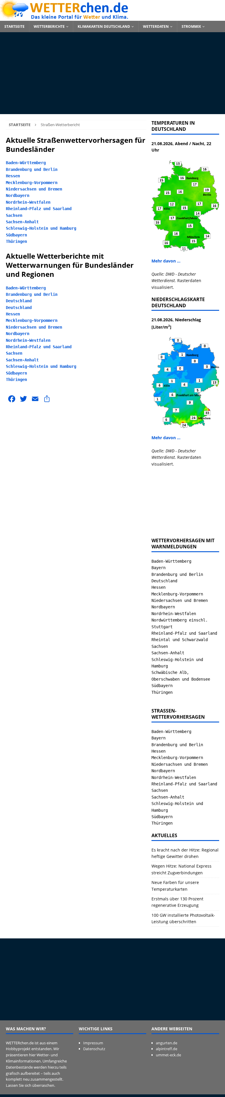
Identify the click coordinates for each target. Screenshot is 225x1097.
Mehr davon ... (165, 261)
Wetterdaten (156, 26)
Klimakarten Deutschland (104, 26)
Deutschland (19, 300)
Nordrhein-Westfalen (28, 202)
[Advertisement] (112, 73)
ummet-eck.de (168, 1054)
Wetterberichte (49, 26)
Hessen (13, 176)
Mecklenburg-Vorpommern (31, 182)
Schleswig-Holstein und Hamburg (41, 228)
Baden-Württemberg (26, 162)
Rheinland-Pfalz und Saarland (38, 208)
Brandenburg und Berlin (31, 169)
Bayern (158, 567)
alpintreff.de (166, 1048)
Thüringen (16, 241)
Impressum (93, 1043)
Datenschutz (94, 1048)
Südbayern (16, 235)
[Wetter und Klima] (112, 17)
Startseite (14, 26)
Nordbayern (17, 195)
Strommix (191, 26)
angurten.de (166, 1043)
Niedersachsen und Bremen (34, 189)
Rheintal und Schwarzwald (179, 639)
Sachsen (14, 215)
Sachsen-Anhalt (22, 221)
